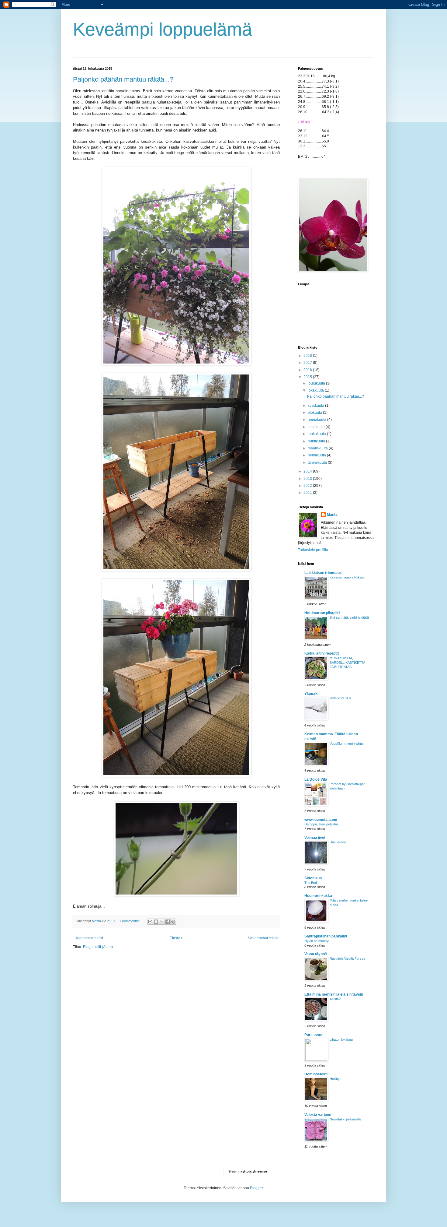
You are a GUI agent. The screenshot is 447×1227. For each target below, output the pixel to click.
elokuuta (315, 412)
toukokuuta (317, 434)
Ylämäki (311, 693)
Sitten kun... (314, 878)
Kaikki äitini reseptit (321, 653)
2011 (308, 492)
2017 (308, 362)
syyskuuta (316, 405)
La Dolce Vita (315, 779)
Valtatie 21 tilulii (340, 698)
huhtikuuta (317, 441)
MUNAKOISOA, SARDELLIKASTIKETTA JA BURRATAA (347, 662)
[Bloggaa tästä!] (156, 922)
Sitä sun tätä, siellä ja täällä (349, 617)
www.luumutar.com (320, 819)
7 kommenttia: (130, 921)
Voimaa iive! (314, 837)
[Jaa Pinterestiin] (173, 922)
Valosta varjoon (317, 1115)
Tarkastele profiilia (313, 550)
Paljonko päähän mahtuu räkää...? (123, 79)
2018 (308, 355)
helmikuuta (317, 455)
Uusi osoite (338, 842)
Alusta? (335, 999)
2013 (308, 478)
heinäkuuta (317, 419)
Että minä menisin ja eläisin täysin (333, 994)
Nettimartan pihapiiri (322, 613)
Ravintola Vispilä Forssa (347, 958)
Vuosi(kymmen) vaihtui (346, 743)
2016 (308, 370)
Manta (332, 514)
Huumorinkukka (318, 896)
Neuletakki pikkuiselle (345, 1119)
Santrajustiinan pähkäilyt (325, 936)
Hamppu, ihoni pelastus (321, 824)
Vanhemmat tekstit (263, 938)
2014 (308, 471)
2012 (308, 485)
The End (310, 882)
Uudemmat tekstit (88, 938)
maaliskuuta (318, 448)
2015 (308, 377)
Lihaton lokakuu (341, 1039)
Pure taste (313, 1035)
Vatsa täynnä (315, 954)
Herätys (335, 1079)
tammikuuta (318, 462)
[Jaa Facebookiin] (168, 922)
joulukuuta (317, 383)
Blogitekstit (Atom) (98, 947)
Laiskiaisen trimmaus (323, 573)
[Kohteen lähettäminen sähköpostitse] (150, 922)
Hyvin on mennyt (316, 941)
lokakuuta (316, 390)
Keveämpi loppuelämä (162, 29)
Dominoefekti (315, 1074)
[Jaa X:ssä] (162, 922)
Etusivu (176, 938)
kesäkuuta (317, 427)
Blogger (256, 1188)
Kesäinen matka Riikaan (347, 577)
